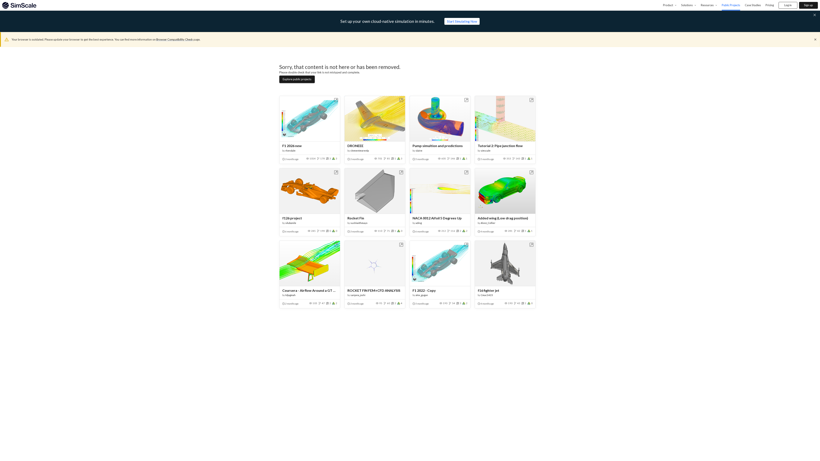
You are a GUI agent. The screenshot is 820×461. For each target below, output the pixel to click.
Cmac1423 (487, 295)
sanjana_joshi (357, 295)
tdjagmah (290, 295)
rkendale (290, 150)
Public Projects (731, 5)
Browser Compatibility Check (174, 39)
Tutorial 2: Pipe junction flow (500, 146)
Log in (788, 5)
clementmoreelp (359, 150)
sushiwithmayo (358, 223)
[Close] (815, 39)
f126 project (292, 218)
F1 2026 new (292, 146)
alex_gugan (422, 295)
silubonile (290, 223)
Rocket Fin (355, 218)
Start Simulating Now (462, 21)
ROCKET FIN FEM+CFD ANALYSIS (373, 290)
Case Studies (753, 5)
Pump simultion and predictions (438, 146)
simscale (486, 150)
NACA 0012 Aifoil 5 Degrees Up (437, 218)
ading (419, 223)
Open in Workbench (336, 100)
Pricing (770, 5)
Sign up (808, 5)
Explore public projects (297, 79)
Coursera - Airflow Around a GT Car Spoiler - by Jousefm (309, 290)
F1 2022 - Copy (424, 290)
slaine (419, 150)
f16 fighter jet (488, 290)
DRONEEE (355, 146)
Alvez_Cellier (488, 223)
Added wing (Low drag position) (503, 218)
